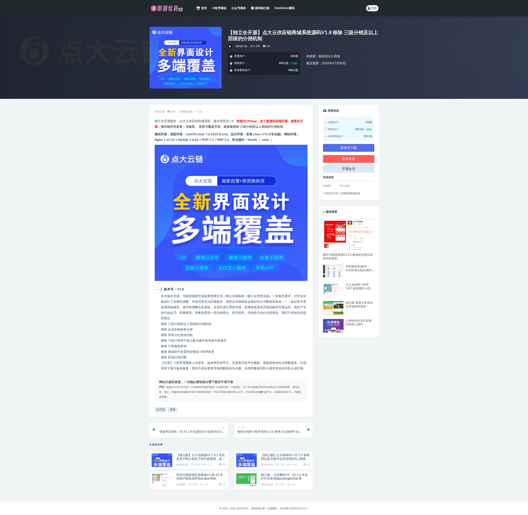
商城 (172, 409)
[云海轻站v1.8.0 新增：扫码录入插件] (333, 329)
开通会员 (348, 168)
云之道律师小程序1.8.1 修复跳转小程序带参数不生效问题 (359, 288)
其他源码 (181, 484)
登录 (374, 8)
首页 (204, 8)
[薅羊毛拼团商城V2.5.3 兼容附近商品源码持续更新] (348, 234)
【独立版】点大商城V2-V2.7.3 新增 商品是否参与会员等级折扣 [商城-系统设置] (285, 459)
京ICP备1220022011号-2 (294, 508)
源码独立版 (262, 8)
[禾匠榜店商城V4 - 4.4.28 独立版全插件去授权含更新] (333, 271)
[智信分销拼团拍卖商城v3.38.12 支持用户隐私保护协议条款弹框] (162, 479)
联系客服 (348, 159)
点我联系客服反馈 (350, 193)
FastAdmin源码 (285, 8)
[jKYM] (230, 46)
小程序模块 (219, 8)
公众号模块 (238, 8)
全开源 (161, 409)
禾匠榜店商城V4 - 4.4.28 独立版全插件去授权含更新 (359, 270)
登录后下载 (348, 147)
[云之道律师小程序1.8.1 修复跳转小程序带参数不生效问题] (333, 289)
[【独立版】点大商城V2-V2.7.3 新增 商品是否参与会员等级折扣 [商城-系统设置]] (246, 462)
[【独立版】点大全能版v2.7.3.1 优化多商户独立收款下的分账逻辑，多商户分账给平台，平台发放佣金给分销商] (162, 462)
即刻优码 (256, 508)
